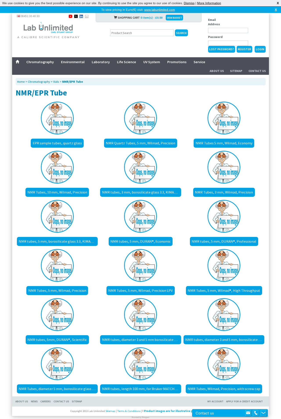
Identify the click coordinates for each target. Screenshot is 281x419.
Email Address (214, 22)
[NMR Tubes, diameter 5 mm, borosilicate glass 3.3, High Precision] (57, 363)
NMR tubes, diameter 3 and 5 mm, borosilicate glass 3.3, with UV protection (224, 339)
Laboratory (101, 62)
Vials (56, 82)
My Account (215, 401)
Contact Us (257, 71)
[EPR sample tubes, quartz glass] (57, 118)
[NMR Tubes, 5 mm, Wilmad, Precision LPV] (140, 265)
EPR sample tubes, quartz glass (57, 143)
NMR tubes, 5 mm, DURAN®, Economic (140, 241)
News (34, 401)
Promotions (176, 62)
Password (215, 37)
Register (244, 49)
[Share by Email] (86, 16)
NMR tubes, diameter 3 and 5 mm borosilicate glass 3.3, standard (141, 339)
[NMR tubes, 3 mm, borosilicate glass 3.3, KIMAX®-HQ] (140, 167)
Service (199, 62)
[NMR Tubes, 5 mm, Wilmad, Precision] (57, 265)
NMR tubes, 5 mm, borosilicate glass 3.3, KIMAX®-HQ (58, 241)
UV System (151, 62)
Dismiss (189, 3)
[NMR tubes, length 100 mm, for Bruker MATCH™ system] (140, 363)
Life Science (126, 62)
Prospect (145, 417)
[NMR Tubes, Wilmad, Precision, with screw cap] (224, 363)
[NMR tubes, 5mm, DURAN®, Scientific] (57, 314)
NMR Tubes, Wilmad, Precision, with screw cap (224, 388)
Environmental (73, 62)
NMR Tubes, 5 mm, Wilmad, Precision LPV (140, 290)
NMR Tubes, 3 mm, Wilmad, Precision (224, 192)
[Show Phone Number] (256, 413)
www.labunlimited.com (159, 9)
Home (21, 82)
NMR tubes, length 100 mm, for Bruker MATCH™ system (141, 388)
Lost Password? (221, 49)
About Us (217, 71)
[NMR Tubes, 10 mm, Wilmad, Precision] (57, 167)
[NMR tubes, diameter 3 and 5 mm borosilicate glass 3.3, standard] (140, 314)
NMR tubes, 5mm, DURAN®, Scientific (57, 339)
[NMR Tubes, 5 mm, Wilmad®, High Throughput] (224, 265)
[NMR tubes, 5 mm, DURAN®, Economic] (140, 216)
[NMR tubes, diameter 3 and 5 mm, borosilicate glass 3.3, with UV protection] (224, 314)
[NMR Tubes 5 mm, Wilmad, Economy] (224, 118)
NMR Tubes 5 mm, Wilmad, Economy (224, 143)
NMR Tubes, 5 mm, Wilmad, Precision (57, 290)
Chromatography (40, 62)
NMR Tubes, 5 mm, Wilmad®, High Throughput (224, 290)
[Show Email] (248, 413)
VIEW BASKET (174, 17)
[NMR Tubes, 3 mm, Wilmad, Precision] (224, 167)
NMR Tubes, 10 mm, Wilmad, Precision (57, 192)
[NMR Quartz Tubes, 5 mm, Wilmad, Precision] (140, 118)
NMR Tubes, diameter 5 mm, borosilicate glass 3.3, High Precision (58, 388)
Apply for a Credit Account (244, 401)
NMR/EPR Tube (72, 82)
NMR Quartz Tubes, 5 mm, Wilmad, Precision (140, 143)
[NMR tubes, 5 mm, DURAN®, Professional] (224, 216)
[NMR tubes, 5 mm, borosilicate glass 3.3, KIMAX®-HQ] (57, 216)
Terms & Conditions (128, 411)
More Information (209, 3)
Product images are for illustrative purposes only (176, 411)
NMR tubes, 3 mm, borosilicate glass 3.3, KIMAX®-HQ (141, 192)
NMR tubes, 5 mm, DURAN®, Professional (224, 241)
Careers (45, 401)
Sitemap (236, 71)
